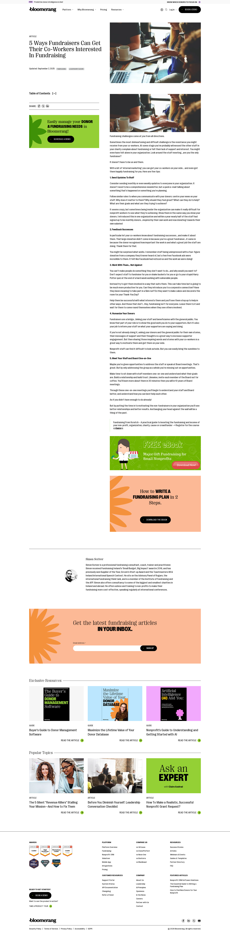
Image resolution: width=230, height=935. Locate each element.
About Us (140, 880)
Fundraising (106, 851)
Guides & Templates (178, 858)
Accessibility (80, 929)
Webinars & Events (177, 855)
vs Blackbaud (141, 862)
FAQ (171, 866)
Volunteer (106, 858)
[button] (67, 9)
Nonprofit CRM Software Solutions (184, 880)
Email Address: (79, 643)
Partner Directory (177, 862)
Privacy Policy (66, 929)
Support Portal (108, 880)
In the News (141, 895)
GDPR (90, 929)
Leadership (140, 884)
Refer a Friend (108, 895)
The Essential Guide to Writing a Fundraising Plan (183, 885)
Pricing (103, 9)
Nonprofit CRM (108, 855)
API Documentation (110, 887)
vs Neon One (141, 855)
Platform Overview (109, 847)
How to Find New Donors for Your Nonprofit (183, 891)
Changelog (106, 891)
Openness (140, 891)
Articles (173, 851)
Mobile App (106, 862)
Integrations (107, 866)
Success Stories (176, 847)
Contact (139, 906)
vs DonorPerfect (143, 851)
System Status (108, 884)
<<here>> (118, 428)
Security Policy (35, 929)
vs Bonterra (141, 858)
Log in (171, 10)
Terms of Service (51, 929)
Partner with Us (142, 902)
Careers (139, 899)
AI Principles (141, 887)
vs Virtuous (140, 847)
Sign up (150, 648)
